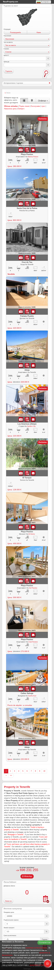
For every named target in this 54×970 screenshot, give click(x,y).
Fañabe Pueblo (27, 316)
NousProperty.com (10, 2)
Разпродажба (15, 32)
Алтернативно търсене (13, 83)
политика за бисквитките (36, 948)
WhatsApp (28, 876)
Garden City (31, 426)
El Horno (32, 534)
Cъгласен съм (44, 943)
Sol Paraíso (33, 588)
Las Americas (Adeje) (27, 424)
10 (44, 771)
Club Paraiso (33, 642)
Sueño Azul (32, 696)
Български (45, 2)
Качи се (8, 901)
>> (11, 775)
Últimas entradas (11, 106)
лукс (43, 106)
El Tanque (27, 478)
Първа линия (24, 106)
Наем (39, 32)
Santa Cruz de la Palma (27, 208)
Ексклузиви (35, 106)
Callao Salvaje (27, 693)
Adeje (27, 370)
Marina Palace (33, 156)
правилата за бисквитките (41, 965)
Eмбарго (21, 109)
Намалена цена (10, 109)
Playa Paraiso (27, 154)
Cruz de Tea (27, 262)
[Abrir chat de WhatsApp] (47, 963)
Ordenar (42, 100)
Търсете (8, 71)
